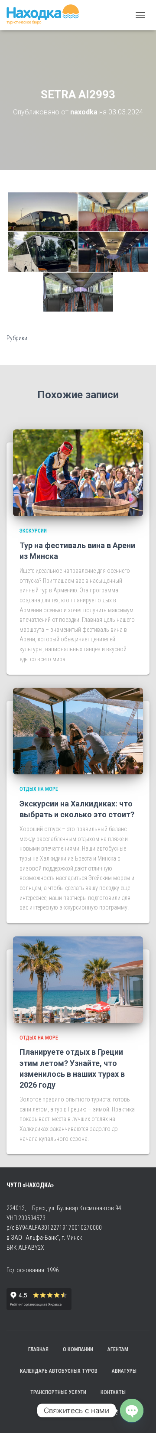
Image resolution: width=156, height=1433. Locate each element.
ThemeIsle (105, 1412)
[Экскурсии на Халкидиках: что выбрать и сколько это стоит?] (78, 730)
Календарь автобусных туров (59, 1371)
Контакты (113, 1392)
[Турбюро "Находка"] (45, 15)
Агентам (117, 1349)
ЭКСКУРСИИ (33, 531)
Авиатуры (124, 1371)
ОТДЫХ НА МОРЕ (39, 789)
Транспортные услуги (58, 1392)
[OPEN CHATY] (131, 1410)
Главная (38, 1349)
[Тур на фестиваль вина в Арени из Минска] (78, 472)
